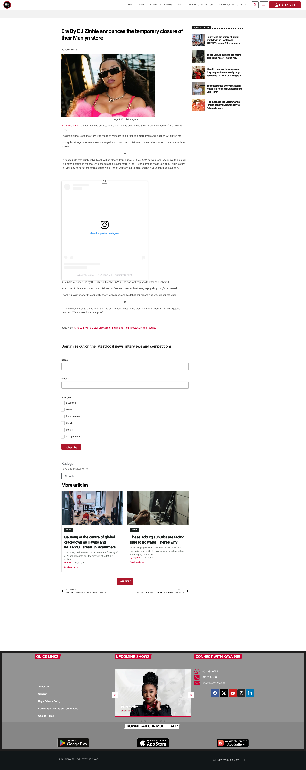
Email (65, 378)
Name (64, 359)
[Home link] (7, 5)
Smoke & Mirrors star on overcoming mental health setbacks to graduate (115, 327)
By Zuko (67, 563)
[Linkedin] (250, 693)
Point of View (129, 707)
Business (71, 402)
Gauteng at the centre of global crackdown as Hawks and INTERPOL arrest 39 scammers (90, 542)
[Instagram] (241, 693)
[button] (140, 721)
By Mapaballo (136, 558)
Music (69, 429)
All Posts (69, 476)
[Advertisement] (125, 621)
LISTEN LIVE (284, 5)
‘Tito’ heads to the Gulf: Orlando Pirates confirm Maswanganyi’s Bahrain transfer (223, 104)
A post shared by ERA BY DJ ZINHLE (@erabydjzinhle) (104, 275)
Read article (71, 567)
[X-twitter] (224, 693)
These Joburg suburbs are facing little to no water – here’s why (224, 56)
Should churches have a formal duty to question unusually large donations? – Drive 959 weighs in (224, 72)
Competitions (73, 436)
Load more (125, 581)
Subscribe (71, 447)
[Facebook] (215, 693)
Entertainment (73, 416)
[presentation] (115, 695)
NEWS (68, 529)
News (69, 409)
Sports (69, 423)
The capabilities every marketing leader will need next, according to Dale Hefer (224, 88)
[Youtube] (233, 693)
